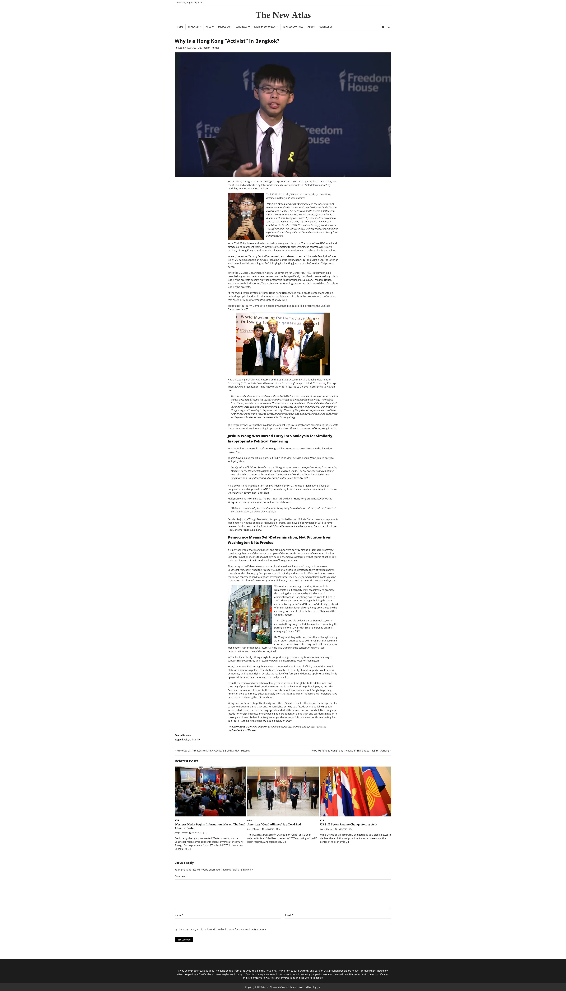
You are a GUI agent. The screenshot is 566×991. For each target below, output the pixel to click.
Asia (208, 26)
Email (289, 915)
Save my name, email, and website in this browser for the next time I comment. (223, 929)
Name (179, 915)
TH (198, 739)
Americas (241, 26)
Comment (181, 876)
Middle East (225, 26)
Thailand (193, 26)
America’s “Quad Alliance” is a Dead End (274, 824)
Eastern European (264, 26)
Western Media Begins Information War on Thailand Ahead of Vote (210, 826)
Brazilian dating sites (257, 974)
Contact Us (326, 26)
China (192, 739)
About (311, 26)
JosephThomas (211, 47)
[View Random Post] (383, 27)
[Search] (388, 27)
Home (180, 26)
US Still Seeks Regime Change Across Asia (348, 824)
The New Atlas (283, 14)
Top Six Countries (293, 26)
